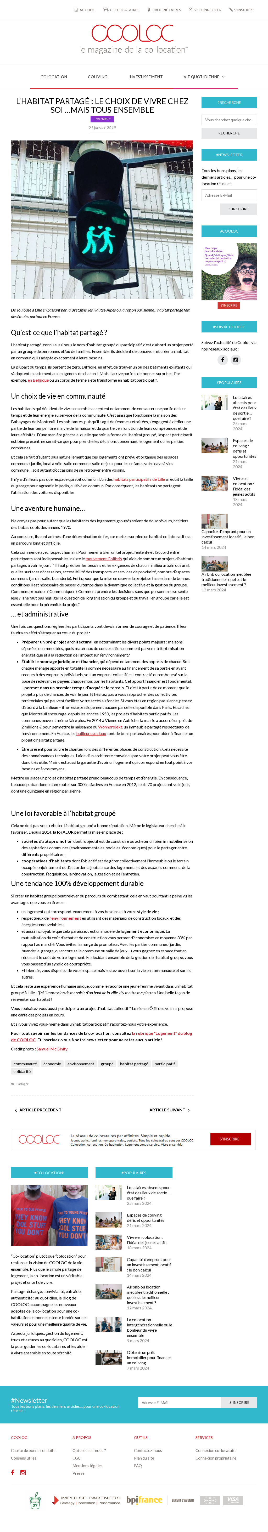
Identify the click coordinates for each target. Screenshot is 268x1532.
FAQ (138, 1465)
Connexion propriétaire (216, 1458)
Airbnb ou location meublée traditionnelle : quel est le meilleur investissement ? (226, 579)
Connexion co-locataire (216, 1450)
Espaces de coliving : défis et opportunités (244, 448)
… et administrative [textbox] (39, 614)
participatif (165, 1063)
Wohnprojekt (110, 726)
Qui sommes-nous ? (89, 1450)
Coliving (97, 76)
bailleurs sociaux (91, 733)
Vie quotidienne (202, 76)
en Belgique (38, 379)
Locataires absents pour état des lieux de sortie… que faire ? (244, 408)
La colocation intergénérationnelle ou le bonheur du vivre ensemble (149, 1327)
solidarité (22, 1071)
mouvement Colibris (104, 558)
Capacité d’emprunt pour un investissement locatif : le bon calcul (228, 536)
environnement (81, 1063)
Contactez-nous (148, 1450)
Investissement (146, 76)
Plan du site (144, 1458)
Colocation (54, 76)
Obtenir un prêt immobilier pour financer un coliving (149, 1357)
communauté (25, 1063)
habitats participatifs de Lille (139, 479)
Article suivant (167, 1109)
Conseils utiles (23, 1458)
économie (52, 1063)
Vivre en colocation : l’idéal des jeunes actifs (244, 486)
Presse (78, 1473)
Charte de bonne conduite (33, 1450)
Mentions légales (87, 1465)
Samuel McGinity (52, 1048)
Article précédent (40, 1109)
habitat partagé (134, 1063)
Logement (102, 119)
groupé (107, 1063)
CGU (76, 1458)
